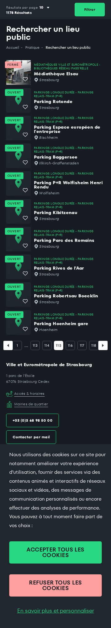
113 (35, 345)
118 (93, 345)
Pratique (32, 47)
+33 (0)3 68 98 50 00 (32, 420)
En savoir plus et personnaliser (55, 610)
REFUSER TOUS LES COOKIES (55, 585)
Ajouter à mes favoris (25, 79)
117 (82, 345)
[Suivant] (103, 345)
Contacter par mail (31, 437)
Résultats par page (22, 8)
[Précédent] (8, 345)
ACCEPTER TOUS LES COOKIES (55, 552)
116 (70, 345)
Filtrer (89, 9)
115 (58, 345)
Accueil (12, 47)
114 (46, 345)
